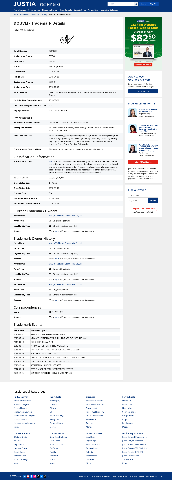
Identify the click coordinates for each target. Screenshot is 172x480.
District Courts (19, 455)
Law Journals (128, 415)
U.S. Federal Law (21, 433)
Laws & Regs (80, 10)
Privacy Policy (138, 476)
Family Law (54, 419)
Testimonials (128, 459)
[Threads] (38, 476)
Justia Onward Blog (130, 455)
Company (106, 476)
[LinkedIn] (24, 476)
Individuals (55, 396)
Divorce (53, 408)
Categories (35, 14)
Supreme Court (20, 448)
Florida (53, 452)
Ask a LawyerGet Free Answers (139, 78)
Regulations (18, 444)
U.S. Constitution (20, 437)
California (54, 448)
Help (114, 476)
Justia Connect (83, 476)
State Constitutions (58, 437)
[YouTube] (28, 476)
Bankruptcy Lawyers (22, 400)
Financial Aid (127, 408)
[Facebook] (31, 476)
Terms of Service (124, 476)
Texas (52, 459)
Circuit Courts (19, 452)
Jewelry (44, 14)
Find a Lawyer (19, 10)
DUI (51, 412)
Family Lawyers (20, 419)
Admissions (127, 404)
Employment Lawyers (22, 412)
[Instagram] (34, 476)
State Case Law (56, 444)
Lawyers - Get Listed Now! (143, 208)
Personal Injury (56, 423)
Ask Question (143, 91)
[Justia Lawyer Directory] (48, 476)
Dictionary (126, 400)
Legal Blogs (91, 440)
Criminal (53, 404)
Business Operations (95, 404)
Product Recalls (92, 448)
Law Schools (66, 10)
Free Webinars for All (141, 103)
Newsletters (93, 10)
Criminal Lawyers (20, 408)
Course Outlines (129, 412)
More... (16, 427)
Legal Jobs (90, 437)
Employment (91, 408)
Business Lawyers (21, 404)
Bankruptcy (55, 400)
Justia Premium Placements (134, 444)
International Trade (94, 415)
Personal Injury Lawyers (24, 423)
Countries (90, 459)
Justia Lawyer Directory (132, 440)
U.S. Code (17, 440)
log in (57, 231)
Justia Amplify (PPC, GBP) (133, 452)
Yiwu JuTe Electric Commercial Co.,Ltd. (65, 215)
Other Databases (95, 433)
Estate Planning (57, 415)
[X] (45, 476)
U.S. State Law (57, 433)
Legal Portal (96, 476)
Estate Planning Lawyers (24, 415)
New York (54, 455)
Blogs (124, 419)
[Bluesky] (41, 476)
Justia (15, 14)
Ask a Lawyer (34, 10)
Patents (89, 452)
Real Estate (91, 419)
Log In (143, 4)
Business (90, 396)
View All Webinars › (143, 162)
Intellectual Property (95, 412)
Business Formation (95, 400)
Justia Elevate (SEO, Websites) (135, 448)
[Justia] (24, 4)
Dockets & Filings (20, 459)
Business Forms (93, 444)
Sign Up (153, 4)
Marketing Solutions (109, 10)
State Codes (55, 440)
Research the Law (50, 10)
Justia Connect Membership (134, 437)
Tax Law (89, 423)
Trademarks (24, 14)
